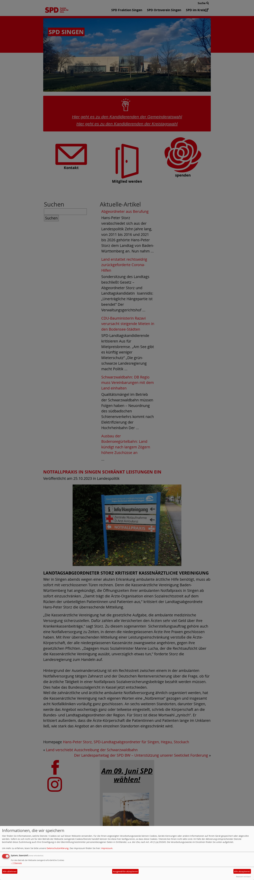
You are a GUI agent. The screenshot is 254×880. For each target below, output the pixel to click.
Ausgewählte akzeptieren (125, 871)
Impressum (106, 848)
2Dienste (16, 863)
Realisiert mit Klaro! (243, 876)
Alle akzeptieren (242, 871)
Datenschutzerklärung (57, 848)
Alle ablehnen (10, 871)
